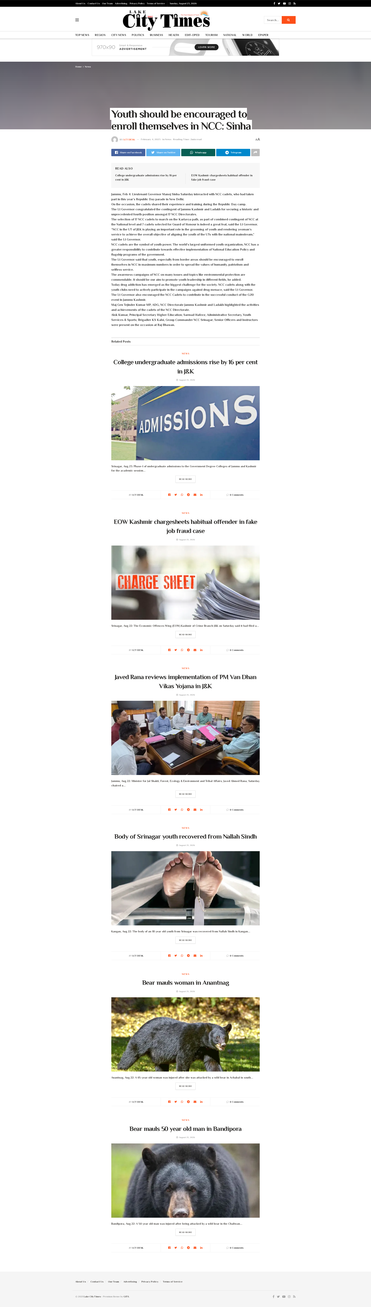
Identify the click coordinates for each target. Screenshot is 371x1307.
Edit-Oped (192, 35)
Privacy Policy (137, 3)
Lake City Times (92, 1296)
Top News (82, 35)
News (88, 66)
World (247, 35)
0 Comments (236, 495)
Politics (138, 35)
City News (118, 35)
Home (78, 66)
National (230, 35)
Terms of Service (156, 3)
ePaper (263, 35)
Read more (185, 479)
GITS (126, 1296)
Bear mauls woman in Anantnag (185, 982)
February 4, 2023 (151, 139)
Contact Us (94, 3)
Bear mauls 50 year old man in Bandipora (185, 1128)
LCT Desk (129, 139)
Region (100, 35)
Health (174, 35)
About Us (80, 3)
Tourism (211, 35)
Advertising (121, 3)
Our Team (107, 3)
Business (156, 35)
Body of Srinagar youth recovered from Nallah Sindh (185, 836)
